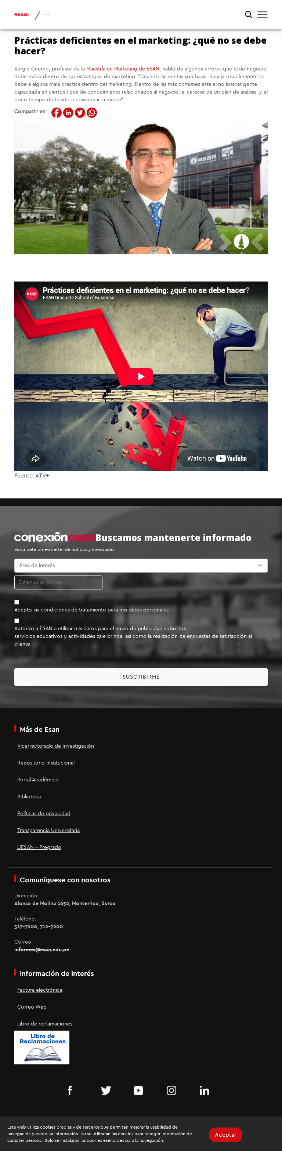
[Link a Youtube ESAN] (141, 1090)
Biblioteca (29, 796)
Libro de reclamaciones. (45, 1024)
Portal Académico (38, 780)
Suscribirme (141, 677)
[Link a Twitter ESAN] (108, 1090)
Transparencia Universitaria (48, 830)
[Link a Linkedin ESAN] (207, 1090)
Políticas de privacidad (43, 813)
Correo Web (32, 1007)
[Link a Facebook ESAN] (75, 1090)
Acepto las (91, 610)
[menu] (262, 15)
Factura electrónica (39, 990)
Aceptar (225, 1135)
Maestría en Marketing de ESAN (122, 69)
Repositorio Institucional (46, 763)
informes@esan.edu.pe (41, 949)
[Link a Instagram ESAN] (174, 1090)
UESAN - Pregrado (39, 847)
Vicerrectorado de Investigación (55, 746)
